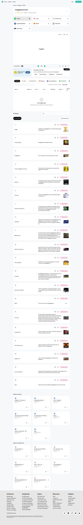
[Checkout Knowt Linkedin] (79, 513)
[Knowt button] (67, 11)
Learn (25, 81)
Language (19, 5)
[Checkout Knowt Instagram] (68, 513)
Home (5, 1)
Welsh (24, 5)
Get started (78, 1)
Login (72, 1)
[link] (22, 403)
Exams (14, 1)
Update (65, 84)
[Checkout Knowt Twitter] (75, 513)
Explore (10, 1)
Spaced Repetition (53, 81)
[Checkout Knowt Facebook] (72, 513)
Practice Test (33, 81)
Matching (42, 81)
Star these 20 (66, 118)
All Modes (17, 81)
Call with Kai (63, 81)
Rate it (25, 12)
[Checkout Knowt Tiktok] (64, 513)
